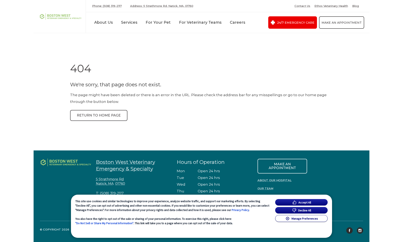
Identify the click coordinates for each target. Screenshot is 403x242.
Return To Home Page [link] (99, 115)
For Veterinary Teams (200, 22)
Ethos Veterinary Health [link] (331, 6)
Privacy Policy (240, 210)
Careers (237, 22)
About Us (103, 22)
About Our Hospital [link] (275, 180)
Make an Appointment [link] (342, 23)
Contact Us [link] (302, 6)
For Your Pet (158, 22)
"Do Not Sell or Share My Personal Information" (104, 223)
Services (129, 22)
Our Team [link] (265, 188)
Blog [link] (355, 6)
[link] (60, 16)
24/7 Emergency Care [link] (295, 23)
